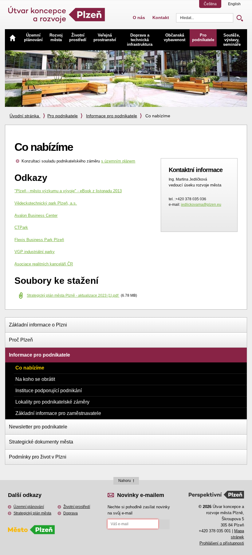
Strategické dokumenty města (41, 441)
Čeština (210, 4)
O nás (139, 17)
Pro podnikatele (203, 37)
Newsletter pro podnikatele (38, 426)
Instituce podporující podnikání (48, 390)
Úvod (12, 37)
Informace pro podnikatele (111, 115)
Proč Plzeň (21, 339)
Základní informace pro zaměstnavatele (58, 413)
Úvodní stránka (25, 115)
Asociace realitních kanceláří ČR (43, 264)
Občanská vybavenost (174, 37)
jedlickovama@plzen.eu (201, 204)
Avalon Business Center (35, 215)
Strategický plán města (32, 513)
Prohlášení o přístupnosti (221, 543)
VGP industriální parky (34, 251)
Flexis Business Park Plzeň (39, 239)
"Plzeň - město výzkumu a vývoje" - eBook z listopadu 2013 (68, 191)
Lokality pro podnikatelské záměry (52, 402)
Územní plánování (33, 37)
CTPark (21, 227)
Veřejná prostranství (104, 37)
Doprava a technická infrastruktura (139, 40)
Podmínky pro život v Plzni (37, 456)
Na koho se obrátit (35, 379)
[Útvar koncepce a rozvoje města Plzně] (57, 12)
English (234, 4)
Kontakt (160, 17)
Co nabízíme (29, 367)
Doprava (70, 513)
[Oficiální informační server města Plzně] (31, 521)
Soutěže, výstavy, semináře (232, 40)
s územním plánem (118, 161)
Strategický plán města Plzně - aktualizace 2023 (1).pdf (73, 295)
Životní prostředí (77, 37)
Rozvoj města (56, 37)
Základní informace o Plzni (38, 324)
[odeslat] (165, 524)
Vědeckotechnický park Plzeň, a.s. (45, 203)
